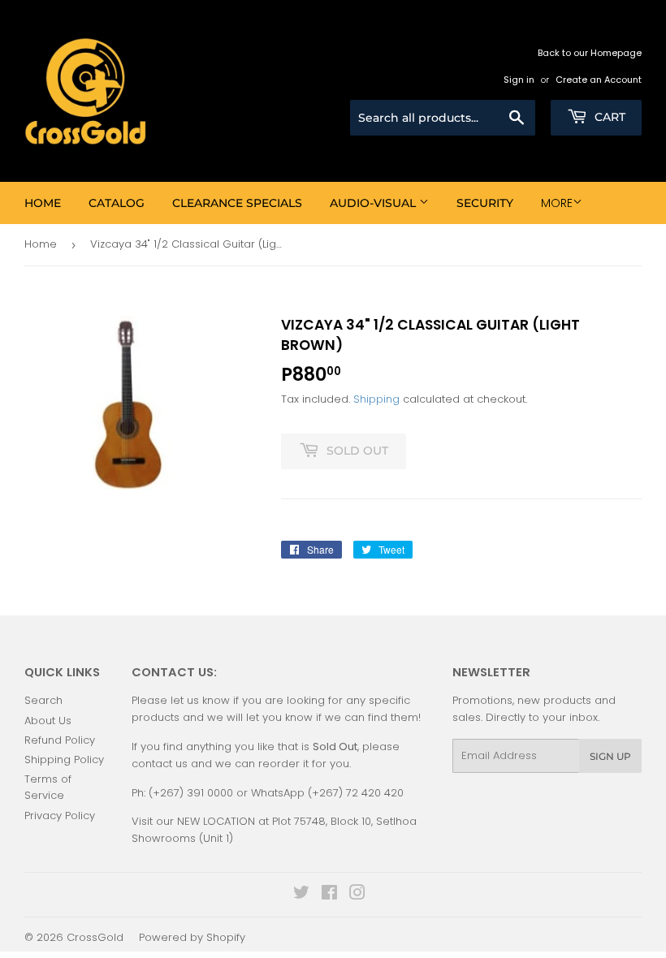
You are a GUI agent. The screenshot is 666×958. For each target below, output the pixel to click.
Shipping (376, 399)
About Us (47, 720)
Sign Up (610, 756)
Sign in (519, 79)
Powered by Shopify (192, 937)
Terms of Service (47, 787)
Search (43, 700)
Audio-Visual (374, 203)
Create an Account (599, 79)
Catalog (117, 203)
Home (42, 203)
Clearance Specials (237, 203)
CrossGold (95, 937)
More (557, 203)
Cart (608, 117)
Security (484, 203)
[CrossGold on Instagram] (357, 895)
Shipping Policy (64, 759)
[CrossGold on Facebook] (329, 895)
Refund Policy (59, 740)
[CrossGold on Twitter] (301, 895)
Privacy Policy (59, 815)
